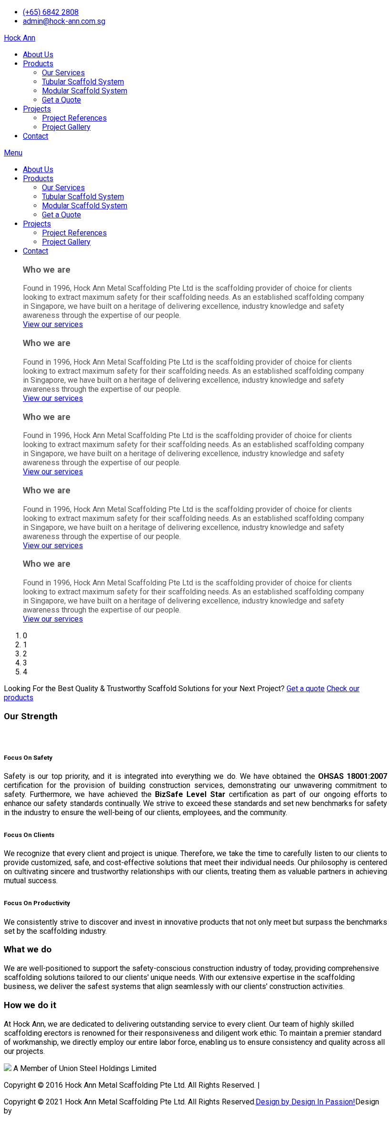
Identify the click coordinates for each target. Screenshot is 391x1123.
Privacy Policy (285, 1085)
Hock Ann (19, 37)
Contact (35, 136)
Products (38, 63)
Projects (37, 108)
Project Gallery (66, 127)
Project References (74, 118)
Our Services (63, 72)
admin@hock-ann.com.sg (64, 21)
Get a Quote (61, 99)
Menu (13, 152)
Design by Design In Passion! (305, 1101)
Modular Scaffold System (84, 90)
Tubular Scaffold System (83, 81)
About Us (38, 54)
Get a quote (306, 688)
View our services (53, 324)
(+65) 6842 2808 (51, 12)
